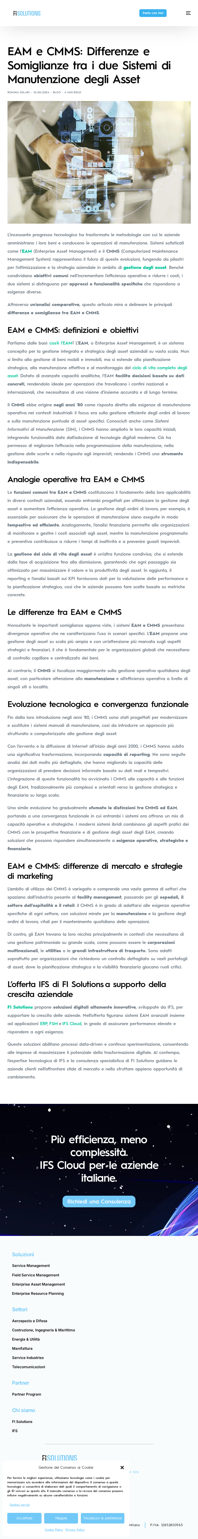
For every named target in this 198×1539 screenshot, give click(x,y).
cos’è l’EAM (61, 343)
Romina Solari (18, 92)
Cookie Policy (54, 1529)
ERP (43, 1023)
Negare (61, 1518)
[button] (122, 1467)
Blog (57, 92)
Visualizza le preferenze (102, 1518)
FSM (53, 1023)
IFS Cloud (71, 1023)
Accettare (24, 1518)
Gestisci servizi (20, 1505)
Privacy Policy (75, 1529)
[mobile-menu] (184, 13)
